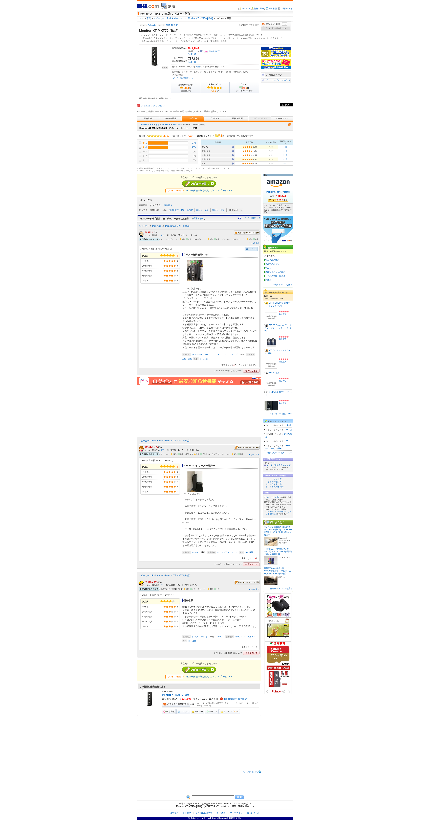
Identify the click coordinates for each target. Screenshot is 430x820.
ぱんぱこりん (151, 447)
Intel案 (288, 425)
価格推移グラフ (216, 51)
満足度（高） (202, 210)
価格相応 (188, 600)
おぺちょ (149, 232)
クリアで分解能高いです (196, 254)
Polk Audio (152, 25)
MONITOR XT (172, 25)
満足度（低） (218, 210)
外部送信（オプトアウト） (230, 813)
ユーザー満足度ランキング (278, 465)
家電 (157, 125)
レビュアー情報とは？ (251, 218)
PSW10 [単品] (274, 373)
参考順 (190, 210)
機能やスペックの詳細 (275, 272)
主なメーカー (271, 268)
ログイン (246, 8)
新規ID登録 (259, 8)
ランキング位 (231, 711)
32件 (161, 450)
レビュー (199, 711)
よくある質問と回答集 (275, 276)
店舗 (197, 67)
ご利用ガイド (287, 8)
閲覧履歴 (273, 8)
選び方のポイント (273, 264)
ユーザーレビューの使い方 (276, 512)
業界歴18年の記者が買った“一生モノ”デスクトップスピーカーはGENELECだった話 (277, 571)
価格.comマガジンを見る (281, 588)
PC (287, 441)
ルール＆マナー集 (274, 484)
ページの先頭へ (250, 772)
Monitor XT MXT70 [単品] (177, 226)
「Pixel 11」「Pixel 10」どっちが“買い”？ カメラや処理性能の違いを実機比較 (278, 551)
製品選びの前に (272, 260)
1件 (161, 585)
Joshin (191, 54)
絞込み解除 (198, 218)
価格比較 (170, 711)
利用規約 (187, 813)
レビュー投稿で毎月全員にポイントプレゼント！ (209, 190)
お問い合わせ (253, 813)
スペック (185, 711)
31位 (285, 159)
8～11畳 (204, 359)
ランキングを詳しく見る (281, 414)
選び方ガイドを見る (283, 284)
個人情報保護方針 (204, 813)
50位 (285, 155)
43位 (285, 151)
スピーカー (165, 125)
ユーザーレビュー (146, 125)
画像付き (168, 205)
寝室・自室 (187, 359)
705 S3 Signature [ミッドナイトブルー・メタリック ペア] (278, 328)
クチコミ (213, 711)
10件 (161, 235)
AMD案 (289, 429)
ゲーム (220, 636)
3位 (285, 147)
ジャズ (216, 354)
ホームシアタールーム (227, 552)
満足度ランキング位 (210, 136)
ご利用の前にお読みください (153, 106)
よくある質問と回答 (275, 486)
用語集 (268, 280)
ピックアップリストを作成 (278, 80)
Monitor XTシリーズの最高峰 (199, 465)
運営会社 (174, 813)
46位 (285, 163)
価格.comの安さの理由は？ (235, 699)
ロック (225, 354)
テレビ (234, 354)
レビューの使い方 (274, 482)
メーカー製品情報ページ (183, 78)
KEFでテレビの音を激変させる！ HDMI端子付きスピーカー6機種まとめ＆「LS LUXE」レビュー (278, 531)
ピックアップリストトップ (280, 453)
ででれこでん (151, 581)
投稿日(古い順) (176, 210)
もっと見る (255, 243)
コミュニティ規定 (274, 479)
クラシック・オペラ (201, 354)
